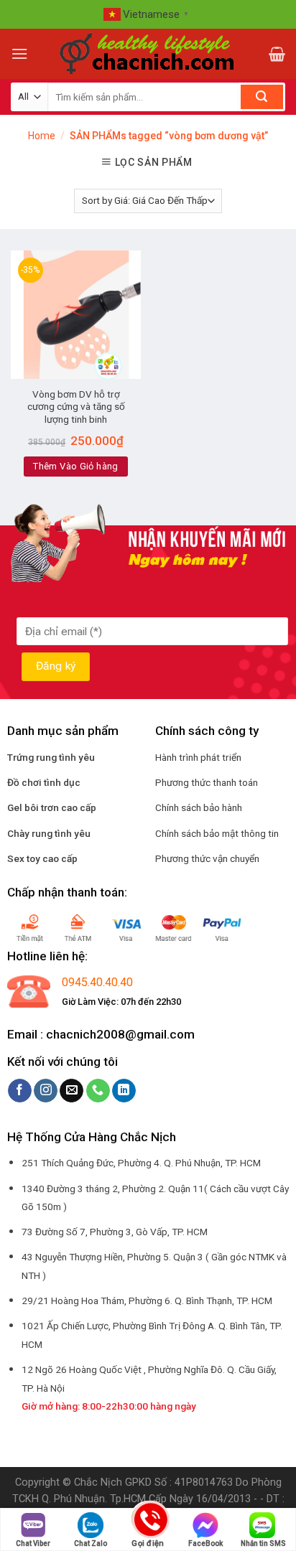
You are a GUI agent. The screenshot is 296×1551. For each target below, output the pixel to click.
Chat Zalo (90, 1543)
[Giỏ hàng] (277, 54)
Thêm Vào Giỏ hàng (76, 466)
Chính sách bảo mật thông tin (217, 833)
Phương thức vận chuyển (207, 858)
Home (41, 135)
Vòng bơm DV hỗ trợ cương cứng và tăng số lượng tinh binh (76, 406)
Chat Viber (33, 1543)
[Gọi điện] (148, 1521)
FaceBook (205, 1543)
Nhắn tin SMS (263, 1543)
